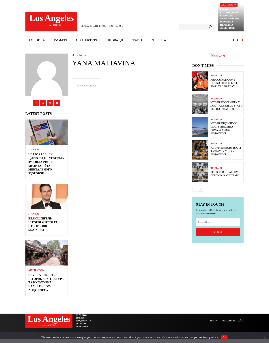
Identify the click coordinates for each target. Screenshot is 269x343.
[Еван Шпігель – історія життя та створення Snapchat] (46, 196)
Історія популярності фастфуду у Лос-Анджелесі (225, 151)
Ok (224, 337)
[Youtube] (57, 103)
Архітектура (228, 4)
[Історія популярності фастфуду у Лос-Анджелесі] (200, 150)
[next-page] (200, 189)
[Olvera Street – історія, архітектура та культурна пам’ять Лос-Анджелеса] (46, 253)
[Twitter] (50, 103)
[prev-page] (194, 189)
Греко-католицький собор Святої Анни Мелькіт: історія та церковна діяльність (229, 18)
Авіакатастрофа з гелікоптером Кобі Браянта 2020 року (223, 83)
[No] (264, 337)
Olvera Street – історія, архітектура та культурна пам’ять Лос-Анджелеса (46, 282)
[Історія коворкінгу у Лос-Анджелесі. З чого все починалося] (200, 104)
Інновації (216, 76)
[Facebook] (36, 103)
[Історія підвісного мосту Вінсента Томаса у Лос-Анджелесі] (200, 127)
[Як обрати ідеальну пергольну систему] (200, 172)
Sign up (218, 232)
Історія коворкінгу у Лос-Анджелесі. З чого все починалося (226, 105)
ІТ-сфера (33, 150)
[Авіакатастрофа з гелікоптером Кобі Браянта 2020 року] (200, 81)
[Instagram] (43, 103)
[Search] (210, 27)
